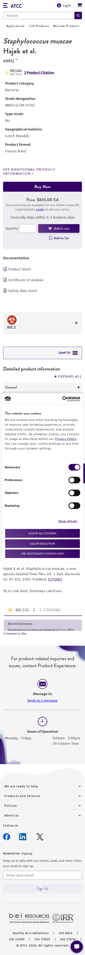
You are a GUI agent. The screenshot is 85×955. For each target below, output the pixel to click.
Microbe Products (66, 26)
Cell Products (39, 26)
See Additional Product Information (29, 171)
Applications (15, 26)
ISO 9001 (65, 933)
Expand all (70, 376)
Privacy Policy (66, 439)
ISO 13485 (17, 939)
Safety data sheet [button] (22, 290)
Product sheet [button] (19, 269)
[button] (78, 15)
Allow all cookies (42, 533)
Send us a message (42, 700)
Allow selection (42, 543)
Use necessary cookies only (42, 554)
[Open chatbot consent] (77, 947)
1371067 (55, 579)
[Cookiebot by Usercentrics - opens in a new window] (62, 399)
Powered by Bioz (15, 633)
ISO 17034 (68, 939)
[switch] (74, 480)
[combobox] (38, 15)
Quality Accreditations (31, 933)
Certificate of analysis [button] (25, 280)
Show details (67, 521)
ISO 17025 (42, 939)
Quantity (12, 228)
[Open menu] (5, 6)
